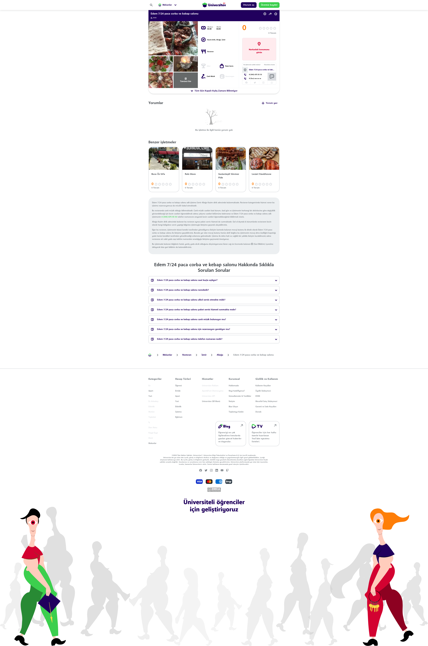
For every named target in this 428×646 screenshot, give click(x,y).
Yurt (150, 396)
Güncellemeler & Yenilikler (240, 396)
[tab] (214, 91)
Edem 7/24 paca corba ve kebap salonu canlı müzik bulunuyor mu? (191, 319)
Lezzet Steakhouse (261, 174)
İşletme (178, 412)
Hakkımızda (234, 386)
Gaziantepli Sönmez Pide (228, 176)
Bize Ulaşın (233, 407)
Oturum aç (248, 5)
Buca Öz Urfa (158, 174)
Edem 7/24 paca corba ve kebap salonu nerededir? (183, 290)
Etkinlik (178, 407)
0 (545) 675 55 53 (169, 217)
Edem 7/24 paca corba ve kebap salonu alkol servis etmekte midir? (191, 300)
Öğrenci (178, 386)
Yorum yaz (271, 103)
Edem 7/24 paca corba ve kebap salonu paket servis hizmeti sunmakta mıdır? (196, 310)
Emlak (177, 391)
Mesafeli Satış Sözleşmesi (266, 401)
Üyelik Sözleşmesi (263, 391)
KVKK (257, 396)
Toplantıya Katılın (236, 412)
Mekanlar (152, 443)
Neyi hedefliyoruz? (237, 391)
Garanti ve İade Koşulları (265, 407)
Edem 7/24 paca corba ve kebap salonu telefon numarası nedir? (189, 339)
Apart (150, 391)
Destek (258, 412)
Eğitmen (178, 417)
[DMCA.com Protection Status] (214, 490)
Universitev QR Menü (211, 401)
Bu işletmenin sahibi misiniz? (252, 64)
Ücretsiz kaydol (269, 5)
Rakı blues (190, 174)
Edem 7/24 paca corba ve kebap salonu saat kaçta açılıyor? (187, 280)
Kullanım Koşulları (263, 386)
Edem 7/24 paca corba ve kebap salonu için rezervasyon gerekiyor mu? (193, 329)
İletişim (232, 401)
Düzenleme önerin (269, 64)
